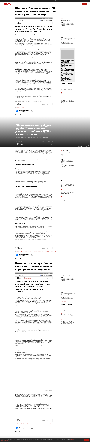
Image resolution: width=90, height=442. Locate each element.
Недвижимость (64, 423)
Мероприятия (48, 3)
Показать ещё (63, 46)
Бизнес (69, 423)
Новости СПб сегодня (53, 251)
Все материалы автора (27, 22)
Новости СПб (46, 251)
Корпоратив (37, 423)
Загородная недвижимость (57, 423)
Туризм (28, 423)
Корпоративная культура (44, 423)
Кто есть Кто (59, 3)
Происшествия (35, 251)
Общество (29, 251)
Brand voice (22, 424)
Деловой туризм (23, 423)
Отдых (50, 423)
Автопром (25, 251)
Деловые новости (40, 251)
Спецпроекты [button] (40, 3)
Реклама (54, 3)
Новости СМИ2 (18, 114)
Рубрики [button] (33, 3)
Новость (18, 107)
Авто (22, 251)
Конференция (17, 424)
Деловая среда (32, 423)
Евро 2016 (22, 107)
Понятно (86, 440)
